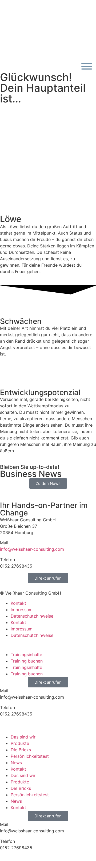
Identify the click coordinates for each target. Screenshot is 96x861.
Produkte (20, 743)
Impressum (22, 609)
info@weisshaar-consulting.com (32, 549)
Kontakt (18, 603)
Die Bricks (21, 749)
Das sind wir (23, 737)
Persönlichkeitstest (30, 756)
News (16, 762)
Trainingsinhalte (26, 654)
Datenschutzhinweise (32, 616)
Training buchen (27, 661)
